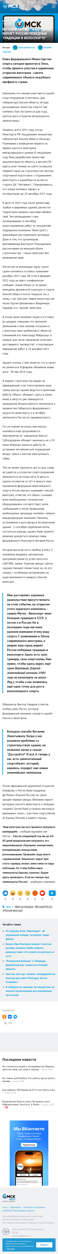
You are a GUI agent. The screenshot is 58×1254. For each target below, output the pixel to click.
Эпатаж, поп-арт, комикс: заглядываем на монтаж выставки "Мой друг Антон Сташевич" (30, 978)
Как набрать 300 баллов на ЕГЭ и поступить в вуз (28, 1089)
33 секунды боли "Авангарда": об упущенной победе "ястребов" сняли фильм (27, 934)
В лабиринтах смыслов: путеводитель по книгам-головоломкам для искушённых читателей (30, 991)
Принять (44, 1244)
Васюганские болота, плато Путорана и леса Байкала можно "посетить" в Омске (26, 1103)
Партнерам (15, 1207)
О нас (5, 1207)
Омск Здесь (10, 6)
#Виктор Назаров (24, 906)
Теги (8, 906)
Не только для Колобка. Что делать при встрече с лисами (28, 1080)
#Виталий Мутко (43, 906)
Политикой (11, 1249)
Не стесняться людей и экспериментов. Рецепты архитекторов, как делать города (28, 1068)
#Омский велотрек (13, 910)
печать (8, 23)
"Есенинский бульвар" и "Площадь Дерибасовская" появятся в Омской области (26, 964)
